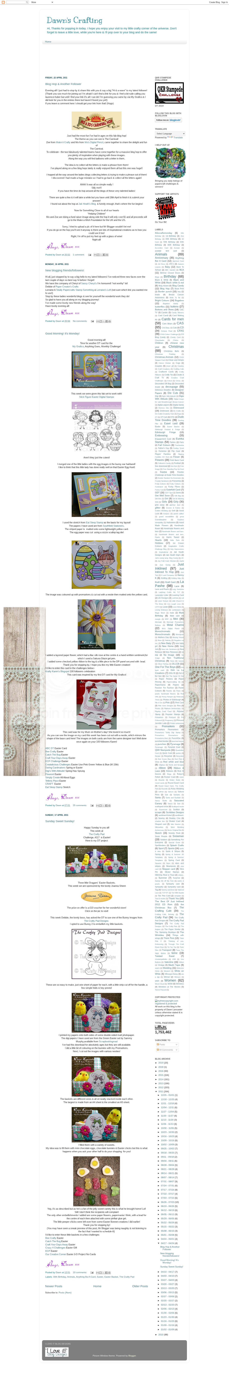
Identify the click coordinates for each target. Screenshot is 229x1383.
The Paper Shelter (172, 929)
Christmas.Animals (164, 357)
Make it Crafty (63, 142)
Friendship (176, 481)
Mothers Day (163, 637)
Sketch (158, 833)
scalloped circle (161, 806)
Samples (177, 795)
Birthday (170, 276)
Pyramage (175, 744)
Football (177, 463)
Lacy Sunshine (178, 589)
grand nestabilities (166, 517)
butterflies (160, 307)
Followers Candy (164, 463)
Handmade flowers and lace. (173, 531)
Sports (171, 848)
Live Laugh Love (174, 604)
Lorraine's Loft (104, 290)
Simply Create (52, 777)
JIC (182, 558)
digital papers (163, 405)
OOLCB (172, 673)
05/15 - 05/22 (168, 1227)
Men (175, 618)
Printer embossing (177, 723)
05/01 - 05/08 (168, 1235)
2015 (161, 1075)
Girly (176, 501)
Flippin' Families (163, 454)
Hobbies (159, 543)
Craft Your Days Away (56, 758)
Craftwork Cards (166, 372)
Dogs (179, 414)
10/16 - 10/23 (168, 1136)
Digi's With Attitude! (55, 771)
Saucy (170, 804)
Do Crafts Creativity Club (164, 414)
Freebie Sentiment (162, 481)
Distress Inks (163, 408)
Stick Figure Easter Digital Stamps (96, 397)
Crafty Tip (169, 375)
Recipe (157, 756)
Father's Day (163, 448)
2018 (161, 1067)
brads (157, 295)
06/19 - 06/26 (168, 1206)
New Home (168, 646)
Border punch (165, 291)
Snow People (161, 836)
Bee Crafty (50, 751)
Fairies (173, 442)
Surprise (176, 878)
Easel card (170, 423)
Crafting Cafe (179, 369)
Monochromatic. (163, 634)
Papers (176, 685)
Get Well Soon (162, 495)
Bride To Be (175, 298)
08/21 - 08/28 (168, 1169)
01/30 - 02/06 (168, 1313)
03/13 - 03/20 (168, 1288)
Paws (178, 691)
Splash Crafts (177, 845)
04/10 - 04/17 (168, 1272)
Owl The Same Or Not (175, 676)
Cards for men (173, 319)
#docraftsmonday (163, 233)
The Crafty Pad (96, 834)
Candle (164, 312)
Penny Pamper (167, 697)
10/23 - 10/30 (168, 1132)
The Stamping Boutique (165, 932)
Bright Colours (162, 300)
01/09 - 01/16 (168, 1325)
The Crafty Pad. (171, 926)
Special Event (174, 842)
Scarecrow (163, 809)
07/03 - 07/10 (168, 1198)
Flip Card (176, 451)
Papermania (160, 685)
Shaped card (160, 824)
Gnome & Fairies (173, 508)
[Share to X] (101, 254)
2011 (161, 1091)
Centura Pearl (166, 331)
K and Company (167, 575)
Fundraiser (159, 487)
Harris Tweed (172, 537)
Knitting (164, 578)
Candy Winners (178, 313)
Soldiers (163, 840)
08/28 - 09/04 (168, 1165)
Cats (175, 328)
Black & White (161, 280)
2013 (161, 1083)
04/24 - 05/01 (168, 1239)
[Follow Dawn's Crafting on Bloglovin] (168, 121)
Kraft (157, 582)
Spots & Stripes (173, 851)
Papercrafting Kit (173, 682)
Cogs (178, 363)
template (177, 896)
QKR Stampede (162, 750)
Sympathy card (174, 887)
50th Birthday (169, 242)
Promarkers (168, 726)
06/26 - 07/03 (168, 1202)
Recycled (168, 756)
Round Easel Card (176, 783)
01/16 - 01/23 (168, 1321)
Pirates (157, 708)
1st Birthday (171, 236)
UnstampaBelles (161, 959)
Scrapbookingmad (108, 1041)
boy (179, 292)
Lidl (182, 598)
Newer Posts (53, 1286)
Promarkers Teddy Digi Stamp (167, 732)
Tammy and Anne (167, 890)
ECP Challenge (53, 761)
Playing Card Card (163, 711)
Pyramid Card (174, 747)
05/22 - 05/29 (168, 1222)
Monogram (180, 634)
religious (162, 765)
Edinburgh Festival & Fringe (167, 429)
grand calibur (179, 514)
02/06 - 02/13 (168, 1309)
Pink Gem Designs (165, 706)
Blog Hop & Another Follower (63, 84)
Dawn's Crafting (74, 20)
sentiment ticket (165, 815)
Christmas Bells (171, 351)
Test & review (160, 899)
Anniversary (161, 257)
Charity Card (175, 337)
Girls (164, 501)
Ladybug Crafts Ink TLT (169, 592)
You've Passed (160, 990)
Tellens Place (52, 781)
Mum (160, 640)
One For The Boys (165, 666)
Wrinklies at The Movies (169, 987)
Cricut (169, 381)
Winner (167, 977)
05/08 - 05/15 (168, 1231)
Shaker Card (174, 821)
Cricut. (178, 381)
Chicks (175, 340)
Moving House (178, 637)
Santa (158, 797)
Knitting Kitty (176, 578)
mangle (157, 619)
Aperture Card (178, 261)
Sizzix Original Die (174, 830)
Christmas (176, 347)
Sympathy (159, 887)
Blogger (132, 1356)
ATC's (171, 264)
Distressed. (164, 411)
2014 (161, 1079)
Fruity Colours (160, 484)
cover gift (170, 366)
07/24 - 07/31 (168, 1185)
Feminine (163, 451)
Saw (178, 804)
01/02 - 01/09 (168, 1329)
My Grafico (78, 346)
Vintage (161, 965)
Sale (166, 795)
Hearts (158, 540)
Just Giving (165, 565)
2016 (161, 1071)
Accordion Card (161, 248)
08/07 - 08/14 (168, 1177)
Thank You (174, 898)
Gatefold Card (173, 489)
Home (48, 41)
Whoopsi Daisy (171, 974)
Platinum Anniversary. (172, 708)
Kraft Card (170, 582)
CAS (180, 323)
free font (174, 466)
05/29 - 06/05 (168, 1218)
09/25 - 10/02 (168, 1148)
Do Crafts (177, 411)
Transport (167, 950)
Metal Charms (175, 624)
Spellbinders (160, 845)
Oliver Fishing (163, 664)
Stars (168, 863)
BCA (181, 270)
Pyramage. (159, 747)
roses (181, 777)
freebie (163, 472)
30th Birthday (59, 1277)
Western (167, 971)
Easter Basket (111, 1277)
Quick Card (167, 753)
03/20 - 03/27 (168, 1284)
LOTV (157, 607)
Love (165, 607)
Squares (158, 863)
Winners (177, 977)
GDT (157, 492)
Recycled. (180, 756)
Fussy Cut (159, 490)
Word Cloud (159, 984)
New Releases (172, 652)
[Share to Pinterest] (107, 254)
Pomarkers (159, 717)
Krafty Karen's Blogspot (57, 671)
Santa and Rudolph (173, 798)
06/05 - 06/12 (168, 1214)
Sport (161, 848)
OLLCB (175, 664)
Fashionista (179, 445)
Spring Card (174, 860)
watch (157, 968)
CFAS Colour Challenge (169, 334)
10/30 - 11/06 (167, 1128)
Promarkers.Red (161, 738)
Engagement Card (163, 439)
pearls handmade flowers (165, 694)
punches (162, 744)
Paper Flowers (166, 679)
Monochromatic (162, 631)
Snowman (178, 836)
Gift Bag (177, 496)
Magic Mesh (160, 613)
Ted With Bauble (178, 893)
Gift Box (158, 499)
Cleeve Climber (165, 363)
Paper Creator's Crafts (67, 286)
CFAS (180, 330)
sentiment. (179, 815)
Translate (178, 137)
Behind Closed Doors (170, 273)
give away (160, 505)
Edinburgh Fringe (165, 432)
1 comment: (79, 255)
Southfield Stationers (113, 526)
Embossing (161, 435)
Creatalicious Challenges (58, 764)
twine (174, 953)
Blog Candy (178, 285)
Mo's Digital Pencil (170, 628)
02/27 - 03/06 (168, 1296)
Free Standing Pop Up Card (173, 469)
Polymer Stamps (172, 714)
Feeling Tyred (178, 448)
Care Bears (167, 324)
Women (170, 980)
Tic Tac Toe (172, 947)
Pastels (169, 691)
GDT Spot (169, 493)
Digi (156, 396)
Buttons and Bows (164, 309)
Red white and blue (173, 762)
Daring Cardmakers (55, 767)
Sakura (170, 792)
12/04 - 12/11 (167, 1107)
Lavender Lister (161, 595)
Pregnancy (169, 720)
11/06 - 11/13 (167, 1124)
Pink (167, 702)
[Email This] (95, 254)
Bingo (157, 277)
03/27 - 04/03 (168, 1280)
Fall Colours (164, 445)
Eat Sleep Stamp (94, 522)
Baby (167, 267)
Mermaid (158, 622)
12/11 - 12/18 (167, 1103)
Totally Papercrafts (65, 290)
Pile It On (158, 703)
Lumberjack (176, 610)
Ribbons (169, 771)
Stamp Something (85, 290)
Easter (100, 1277)
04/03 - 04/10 (168, 1276)
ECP (48, 1251)
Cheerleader (159, 340)
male (172, 613)
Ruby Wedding (177, 789)
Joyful (181, 561)
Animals (71, 1277)
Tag (156, 890)
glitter (157, 508)
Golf (173, 511)
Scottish (176, 809)
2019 (161, 1063)
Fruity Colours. (175, 484)
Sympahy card (173, 884)
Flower (176, 457)
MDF (167, 619)
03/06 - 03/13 (168, 1292)
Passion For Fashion (164, 688)
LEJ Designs (163, 598)
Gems (178, 493)
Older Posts (140, 1286)
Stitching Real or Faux (164, 875)
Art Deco (161, 264)
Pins (179, 706)
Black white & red (175, 283)
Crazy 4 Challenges (55, 1247)
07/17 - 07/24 (168, 1190)
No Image (169, 655)
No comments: (80, 321)
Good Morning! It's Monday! (62, 333)
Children (159, 343)
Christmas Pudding (165, 354)
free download (161, 466)
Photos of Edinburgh (172, 700)
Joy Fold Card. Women (167, 561)
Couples (158, 366)
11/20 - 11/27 (167, 1116)
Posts (162, 1044)
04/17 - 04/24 (168, 1243)
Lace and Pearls (162, 589)
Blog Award (163, 286)
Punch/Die (176, 738)
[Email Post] (89, 255)
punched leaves (178, 741)
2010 (161, 1334)
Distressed (178, 408)
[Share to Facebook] (104, 254)
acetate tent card (166, 251)
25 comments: (80, 805)
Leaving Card (178, 595)
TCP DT (165, 893)
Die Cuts (173, 392)
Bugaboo (179, 300)
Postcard (172, 717)
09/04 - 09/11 (167, 1161)
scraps (158, 812)
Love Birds (177, 607)
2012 (161, 1087)
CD (182, 327)
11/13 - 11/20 (167, 1120)
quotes (178, 753)
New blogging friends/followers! (64, 270)
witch (157, 981)
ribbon (162, 767)
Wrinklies (180, 984)
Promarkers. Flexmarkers (166, 735)
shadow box (160, 821)
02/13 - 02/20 (168, 1305)
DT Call (164, 417)
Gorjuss (166, 514)
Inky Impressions (177, 549)
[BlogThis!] (98, 254)
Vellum (181, 962)
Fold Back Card (177, 460)
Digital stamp (178, 405)
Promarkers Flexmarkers (166, 729)
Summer (163, 878)
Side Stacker (176, 824)
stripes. (181, 875)
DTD (172, 417)
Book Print (179, 289)
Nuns (172, 661)
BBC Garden (170, 270)
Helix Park (175, 540)
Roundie (164, 789)
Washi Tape (174, 965)
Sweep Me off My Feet (164, 881)
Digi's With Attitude (169, 396)
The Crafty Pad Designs (96, 921)
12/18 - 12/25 (168, 1099)
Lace (176, 586)
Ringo (169, 774)
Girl (166, 498)
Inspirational (163, 552)
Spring (158, 854)
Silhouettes (159, 827)
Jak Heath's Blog (87, 204)
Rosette (162, 780)
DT (156, 417)
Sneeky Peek (174, 833)
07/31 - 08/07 (168, 1181)
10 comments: (80, 1272)
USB (174, 959)
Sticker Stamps (172, 872)
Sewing (161, 818)
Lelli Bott (175, 598)
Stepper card (168, 869)
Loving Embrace (161, 610)
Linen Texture (163, 601)
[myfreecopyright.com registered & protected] (169, 1003)
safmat (161, 792)
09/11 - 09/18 (167, 1157)
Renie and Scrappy (176, 765)
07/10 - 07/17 (168, 1194)
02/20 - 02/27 (168, 1300)
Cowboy (181, 366)
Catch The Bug (53, 754)
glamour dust (174, 505)
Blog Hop (165, 288)
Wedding (167, 968)
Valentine (168, 962)
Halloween (171, 522)
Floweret (50, 774)
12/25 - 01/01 (168, 1095)
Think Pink (169, 938)
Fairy (182, 442)
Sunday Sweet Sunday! (59, 821)
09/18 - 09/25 (168, 1153)
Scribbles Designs (175, 812)
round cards (159, 783)
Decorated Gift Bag (163, 384)
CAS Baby (166, 328)
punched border (162, 741)
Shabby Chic (174, 818)
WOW (170, 984)
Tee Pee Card (164, 896)
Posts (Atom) (65, 1292)
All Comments (166, 1050)
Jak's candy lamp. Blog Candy (166, 558)
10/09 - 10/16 (168, 1140)
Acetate (177, 248)
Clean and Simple (176, 360)
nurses (181, 661)
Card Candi (163, 315)
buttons (174, 306)
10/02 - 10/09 (168, 1144)
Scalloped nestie (178, 806)
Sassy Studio (161, 801)
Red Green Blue (164, 759)
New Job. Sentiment (169, 649)
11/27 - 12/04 (167, 1112)
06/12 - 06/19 (168, 1210)
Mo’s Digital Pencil (94, 142)
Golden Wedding (161, 511)
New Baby (166, 643)
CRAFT (49, 784)
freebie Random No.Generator (169, 478)
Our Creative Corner (55, 1254)
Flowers (159, 460)
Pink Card (179, 703)
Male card (175, 616)
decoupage (171, 386)
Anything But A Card (86, 1277)
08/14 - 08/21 (168, 1173)
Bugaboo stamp (170, 303)
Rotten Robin (174, 780)
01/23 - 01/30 (168, 1317)
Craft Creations (164, 369)
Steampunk (171, 866)
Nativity (168, 640)
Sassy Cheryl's (89, 283)
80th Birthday (174, 245)
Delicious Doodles (163, 390)
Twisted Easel (164, 956)
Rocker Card (169, 777)
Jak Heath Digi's (173, 555)
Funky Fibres (174, 487)
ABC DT (49, 748)
